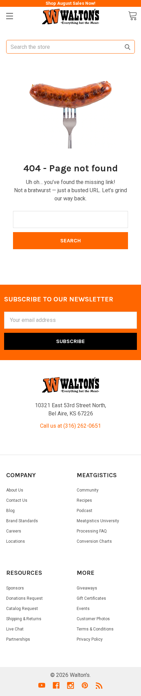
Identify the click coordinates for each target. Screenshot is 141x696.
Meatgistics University (98, 521)
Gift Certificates (91, 598)
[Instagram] (70, 685)
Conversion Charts (94, 541)
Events (83, 608)
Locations (15, 541)
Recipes (84, 500)
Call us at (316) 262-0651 (70, 426)
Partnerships (18, 639)
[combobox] (70, 47)
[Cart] (132, 16)
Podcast (84, 510)
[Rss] (99, 685)
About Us (14, 490)
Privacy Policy (90, 639)
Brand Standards (22, 521)
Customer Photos (93, 618)
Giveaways (87, 588)
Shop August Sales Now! (70, 3)
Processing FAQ (92, 531)
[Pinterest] (85, 685)
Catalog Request (22, 608)
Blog (10, 510)
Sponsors (15, 588)
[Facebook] (56, 685)
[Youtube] (42, 685)
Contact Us (16, 500)
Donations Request (24, 598)
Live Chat (15, 629)
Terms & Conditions (95, 629)
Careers (13, 531)
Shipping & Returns (23, 618)
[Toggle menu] (9, 16)
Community (88, 490)
